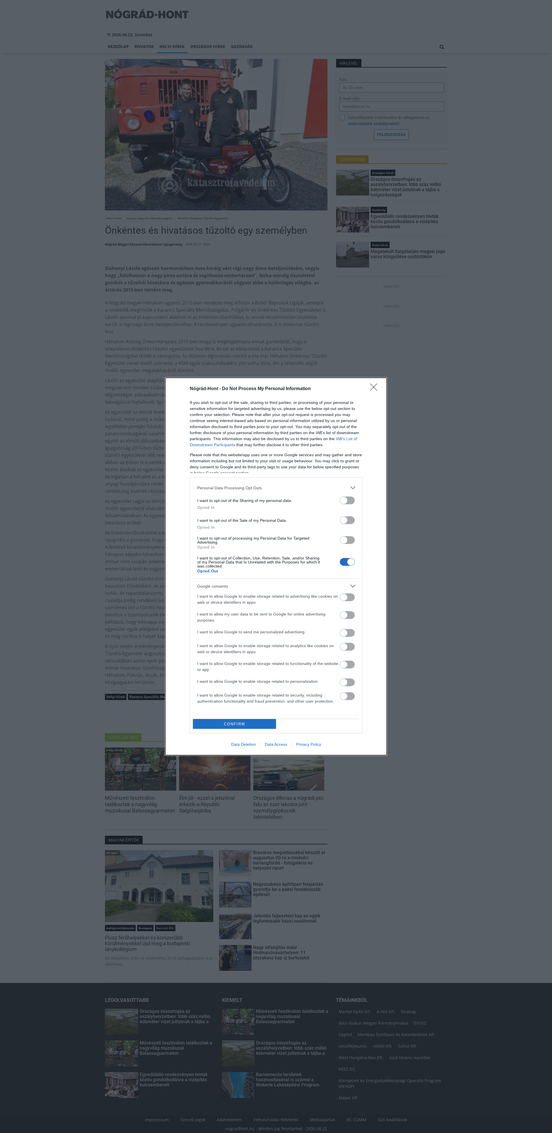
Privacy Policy (308, 744)
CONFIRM (234, 724)
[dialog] (276, 566)
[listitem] (276, 488)
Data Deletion (243, 744)
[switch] (347, 500)
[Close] (375, 389)
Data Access (276, 744)
